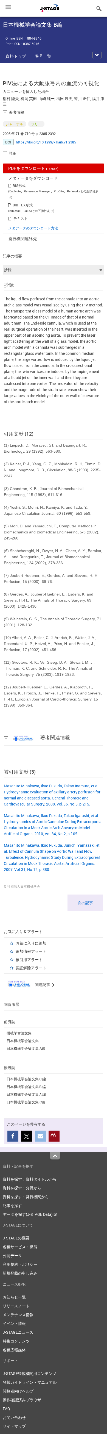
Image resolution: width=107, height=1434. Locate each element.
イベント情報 (14, 1323)
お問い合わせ (14, 1417)
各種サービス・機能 (20, 1246)
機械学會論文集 (19, 1033)
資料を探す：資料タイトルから (30, 1179)
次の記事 (85, 902)
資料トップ (15, 56)
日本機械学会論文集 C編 (26, 1102)
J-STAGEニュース (18, 1332)
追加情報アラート (31, 951)
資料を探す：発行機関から (26, 1196)
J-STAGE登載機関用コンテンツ (29, 1373)
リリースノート (16, 1305)
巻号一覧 (43, 56)
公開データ (12, 1255)
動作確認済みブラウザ (22, 1399)
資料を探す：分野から (22, 1188)
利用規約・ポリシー (20, 1264)
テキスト (20, 218)
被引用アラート (29, 959)
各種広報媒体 (14, 1349)
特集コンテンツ (16, 1341)
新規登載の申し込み (20, 1273)
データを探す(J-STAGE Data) (28, 1214)
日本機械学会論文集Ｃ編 (26, 1078)
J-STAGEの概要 (16, 1238)
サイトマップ (14, 1426)
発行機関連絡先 (22, 238)
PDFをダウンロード (33, 168)
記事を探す (12, 1205)
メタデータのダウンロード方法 (33, 228)
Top (55, 1155)
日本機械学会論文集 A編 (26, 1048)
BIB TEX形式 (23, 205)
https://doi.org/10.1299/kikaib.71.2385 (46, 142)
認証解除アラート (31, 967)
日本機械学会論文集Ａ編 (26, 1094)
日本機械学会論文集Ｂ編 (26, 1086)
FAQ (6, 1408)
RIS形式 (19, 185)
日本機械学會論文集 (23, 1040)
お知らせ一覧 (14, 1297)
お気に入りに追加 (31, 943)
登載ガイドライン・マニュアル (30, 1382)
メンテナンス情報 (18, 1314)
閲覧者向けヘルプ (18, 1391)
